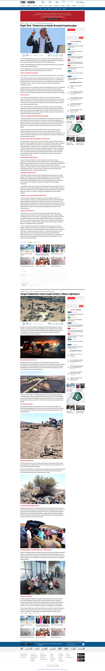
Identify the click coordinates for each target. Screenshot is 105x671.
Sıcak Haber (61, 660)
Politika (64, 8)
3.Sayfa (40, 8)
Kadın (50, 5)
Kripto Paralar (81, 649)
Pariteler (66, 649)
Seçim (35, 242)
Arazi (22, 613)
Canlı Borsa (42, 654)
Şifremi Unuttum (69, 657)
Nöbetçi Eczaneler (34, 657)
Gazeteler (74, 5)
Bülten (49, 8)
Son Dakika (22, 5)
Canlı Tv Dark (32, 654)
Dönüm (26, 613)
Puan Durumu (52, 649)
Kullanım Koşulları (60, 669)
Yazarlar (68, 5)
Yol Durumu (73, 649)
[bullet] (37, 285)
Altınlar (51, 654)
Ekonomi (41, 5)
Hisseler (60, 649)
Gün (21, 242)
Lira (25, 242)
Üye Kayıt (68, 655)
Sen (38, 242)
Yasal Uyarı (65, 669)
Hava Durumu (44, 649)
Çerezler (52, 669)
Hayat (60, 8)
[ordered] (35, 285)
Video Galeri (61, 655)
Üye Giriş (67, 654)
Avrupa (45, 8)
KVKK (56, 669)
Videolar (62, 5)
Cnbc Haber (22, 23)
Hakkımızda (40, 669)
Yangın (34, 613)
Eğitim (56, 8)
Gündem (35, 5)
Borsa (21, 649)
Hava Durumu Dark (24, 654)
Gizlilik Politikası (48, 669)
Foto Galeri (56, 5)
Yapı (38, 613)
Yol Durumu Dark (23, 655)
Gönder (24, 285)
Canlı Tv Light (23, 657)
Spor (46, 5)
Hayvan (30, 613)
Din (52, 8)
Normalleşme (30, 242)
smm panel (32, 660)
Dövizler (52, 655)
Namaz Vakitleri (28, 649)
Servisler (29, 5)
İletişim (43, 669)
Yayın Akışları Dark (33, 655)
